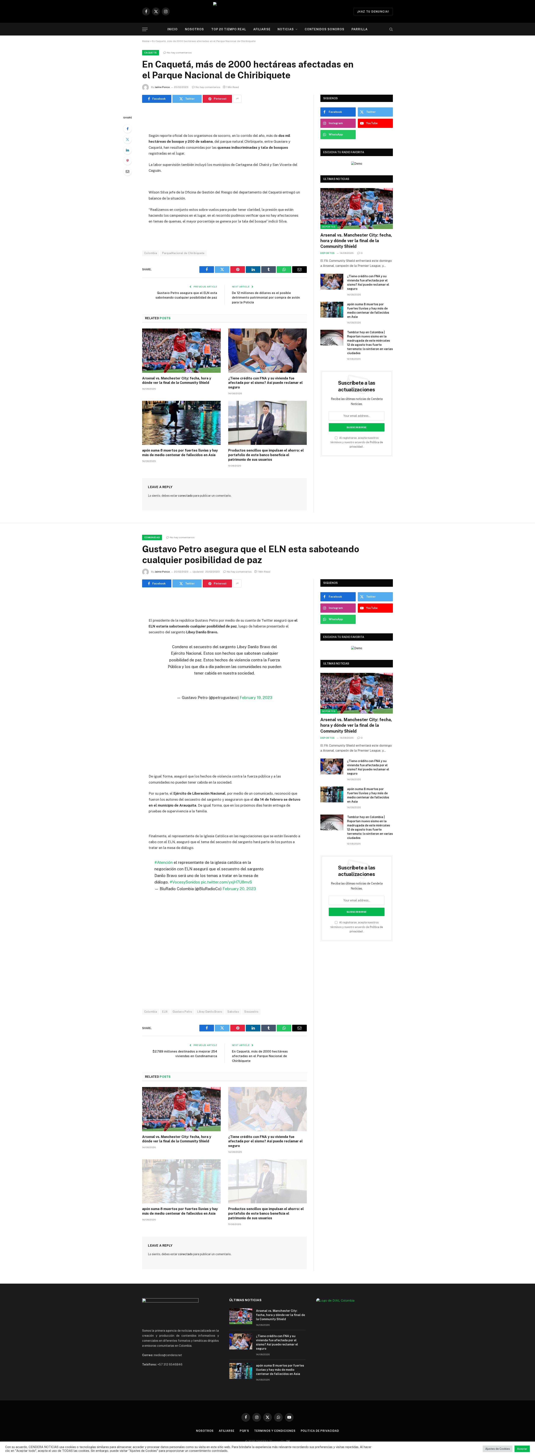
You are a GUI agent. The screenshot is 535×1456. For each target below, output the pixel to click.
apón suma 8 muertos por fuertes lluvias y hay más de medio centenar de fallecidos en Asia (180, 452)
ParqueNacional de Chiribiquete (183, 253)
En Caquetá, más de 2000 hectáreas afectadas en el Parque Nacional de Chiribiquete (260, 1056)
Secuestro (251, 1011)
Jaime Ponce (162, 87)
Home (145, 41)
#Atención (163, 862)
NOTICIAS (286, 29)
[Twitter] (127, 139)
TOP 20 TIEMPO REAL (228, 29)
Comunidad (152, 537)
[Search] (391, 29)
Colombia (150, 253)
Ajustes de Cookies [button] (497, 1448)
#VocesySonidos (185, 882)
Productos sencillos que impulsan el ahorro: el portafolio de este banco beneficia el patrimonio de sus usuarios (266, 455)
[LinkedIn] (127, 150)
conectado (185, 495)
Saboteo (233, 1011)
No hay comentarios (179, 52)
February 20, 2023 (239, 888)
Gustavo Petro (182, 1011)
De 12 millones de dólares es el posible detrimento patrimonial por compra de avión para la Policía (266, 297)
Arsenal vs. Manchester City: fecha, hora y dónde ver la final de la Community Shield (176, 380)
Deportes (329, 226)
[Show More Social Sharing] (237, 99)
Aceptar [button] (522, 1448)
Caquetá (150, 52)
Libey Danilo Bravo (209, 1011)
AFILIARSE (261, 29)
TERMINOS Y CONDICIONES (274, 1430)
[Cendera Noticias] (267, 11)
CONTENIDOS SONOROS (324, 29)
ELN (164, 1011)
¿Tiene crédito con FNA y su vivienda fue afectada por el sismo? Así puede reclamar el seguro (265, 382)
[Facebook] (127, 129)
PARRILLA (360, 29)
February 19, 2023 (256, 697)
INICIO (172, 29)
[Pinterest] (127, 161)
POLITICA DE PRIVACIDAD (320, 1430)
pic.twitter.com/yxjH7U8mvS (226, 882)
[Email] (127, 171)
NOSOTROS (194, 29)
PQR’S (244, 1430)
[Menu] (145, 29)
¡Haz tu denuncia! (373, 11)
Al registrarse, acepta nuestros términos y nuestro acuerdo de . (356, 442)
